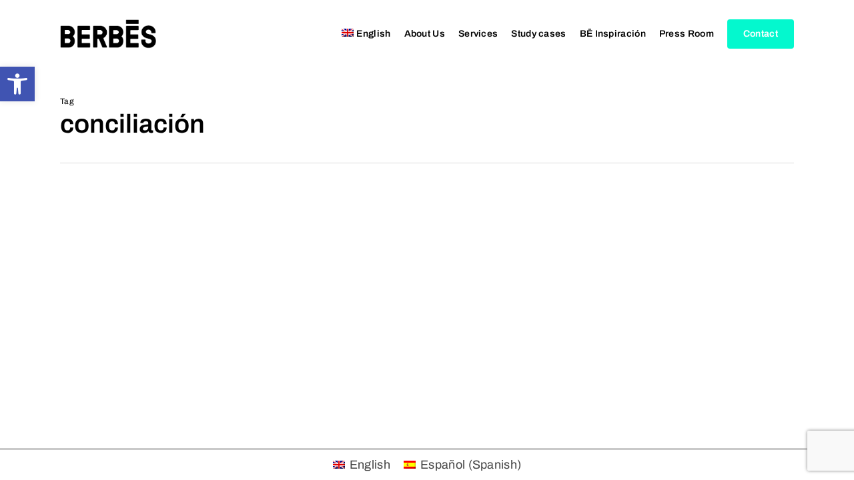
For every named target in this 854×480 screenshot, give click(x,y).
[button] (17, 84)
